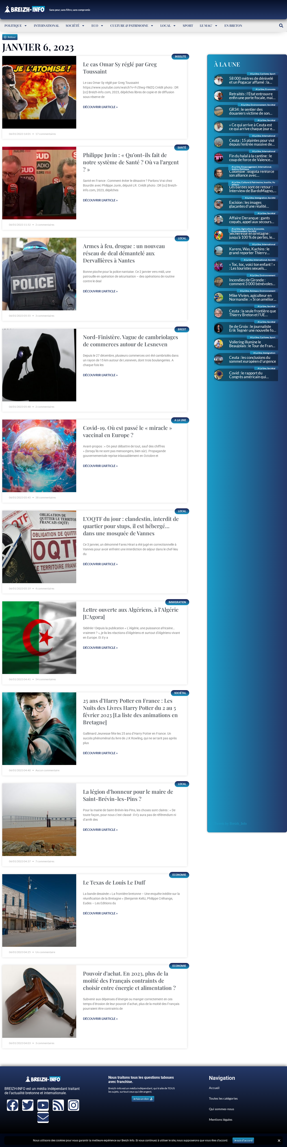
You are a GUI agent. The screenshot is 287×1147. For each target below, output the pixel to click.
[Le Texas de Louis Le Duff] (39, 910)
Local (165, 25)
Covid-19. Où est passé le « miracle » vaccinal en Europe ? (127, 431)
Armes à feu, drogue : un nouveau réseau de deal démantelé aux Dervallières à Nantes (124, 253)
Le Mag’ (206, 25)
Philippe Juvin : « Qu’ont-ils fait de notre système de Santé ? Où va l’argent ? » (131, 162)
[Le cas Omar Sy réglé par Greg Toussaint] (39, 92)
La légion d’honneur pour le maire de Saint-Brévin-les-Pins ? (128, 795)
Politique (13, 25)
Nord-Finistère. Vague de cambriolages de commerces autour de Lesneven (130, 340)
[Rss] (58, 1105)
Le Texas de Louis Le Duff (114, 882)
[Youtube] (43, 1105)
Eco (94, 25)
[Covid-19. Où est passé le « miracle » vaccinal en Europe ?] (39, 456)
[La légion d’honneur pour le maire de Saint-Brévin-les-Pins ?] (39, 819)
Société (72, 25)
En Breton (233, 25)
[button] (281, 25)
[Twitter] (27, 1105)
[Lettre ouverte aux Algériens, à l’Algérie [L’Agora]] (39, 637)
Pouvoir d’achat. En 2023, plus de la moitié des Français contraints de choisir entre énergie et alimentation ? (129, 980)
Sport (188, 25)
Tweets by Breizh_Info (230, 823)
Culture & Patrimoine (129, 25)
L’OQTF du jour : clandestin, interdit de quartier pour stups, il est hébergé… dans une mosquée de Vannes (131, 526)
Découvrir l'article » (100, 107)
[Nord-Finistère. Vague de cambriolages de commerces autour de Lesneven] (39, 365)
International (46, 25)
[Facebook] (12, 1105)
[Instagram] (73, 1105)
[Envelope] (43, 1117)
